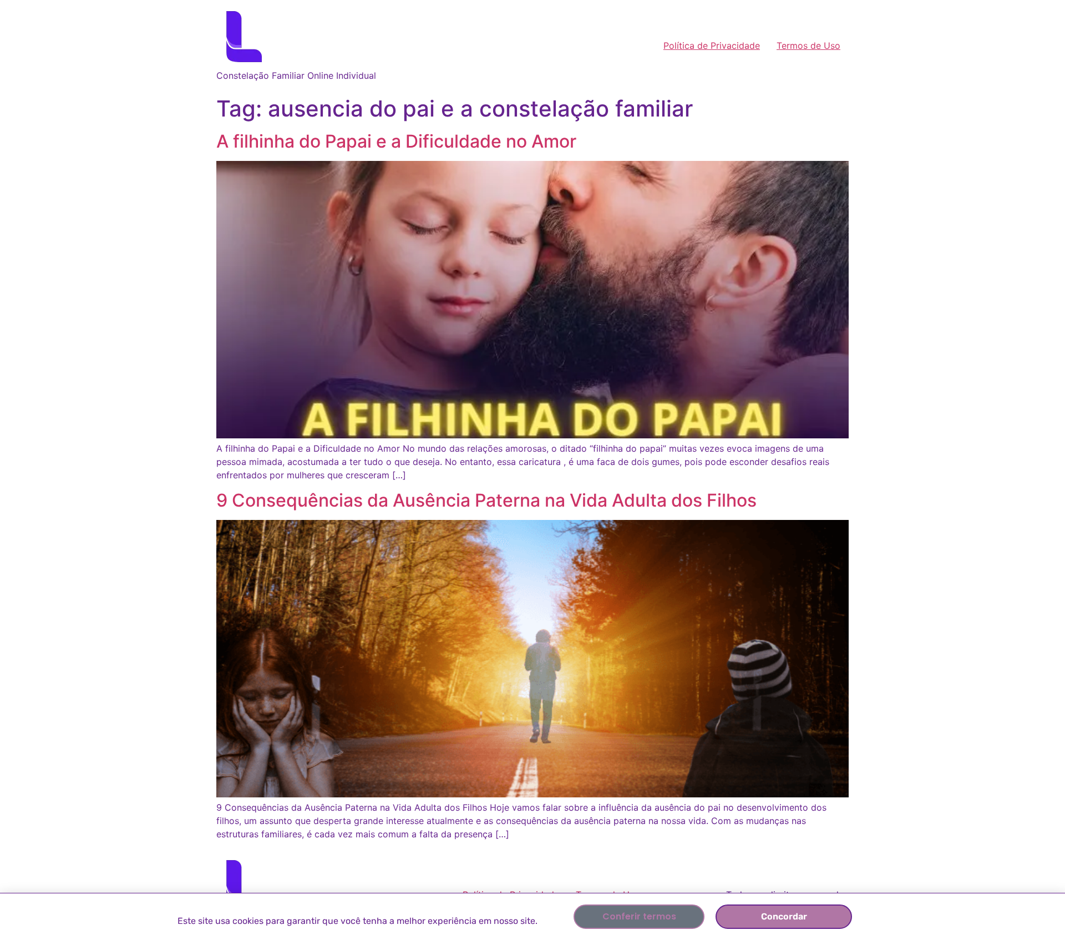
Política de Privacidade (711, 45)
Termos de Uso (808, 45)
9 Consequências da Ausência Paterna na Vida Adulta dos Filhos (486, 500)
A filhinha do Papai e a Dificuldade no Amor (396, 141)
